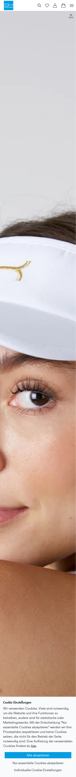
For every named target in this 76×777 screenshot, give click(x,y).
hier (33, 746)
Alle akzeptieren (38, 755)
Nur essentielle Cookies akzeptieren (38, 763)
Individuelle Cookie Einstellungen (38, 770)
